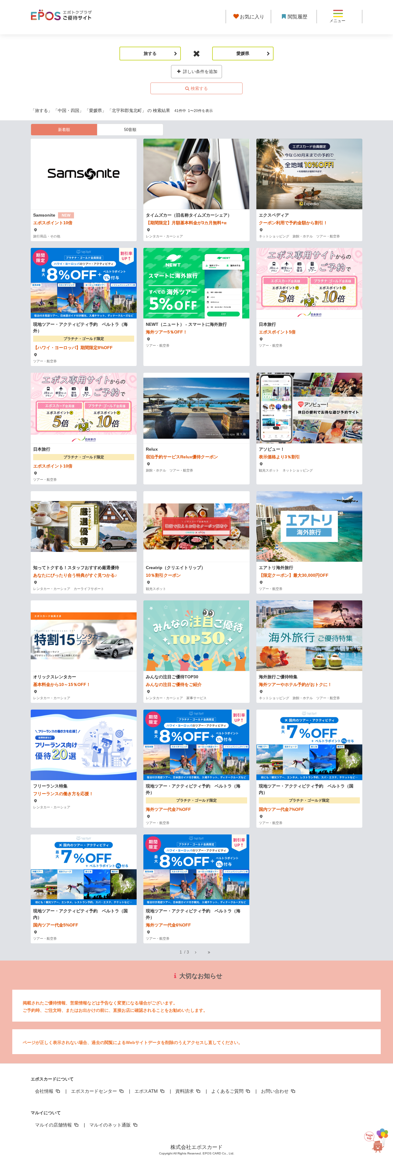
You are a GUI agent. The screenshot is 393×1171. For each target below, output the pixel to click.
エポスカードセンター (94, 1091)
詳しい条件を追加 (199, 71)
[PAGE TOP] (374, 1143)
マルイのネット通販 (110, 1124)
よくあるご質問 (228, 1091)
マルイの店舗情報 (54, 1124)
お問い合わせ (275, 1091)
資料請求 (185, 1091)
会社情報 (45, 1091)
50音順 (130, 129)
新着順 (64, 129)
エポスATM (146, 1091)
